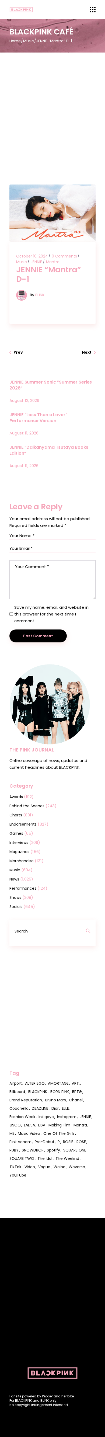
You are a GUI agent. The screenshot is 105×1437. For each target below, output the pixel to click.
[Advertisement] (52, 107)
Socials (15, 906)
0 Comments (64, 256)
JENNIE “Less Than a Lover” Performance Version (38, 418)
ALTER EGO (35, 1083)
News (14, 879)
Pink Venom (20, 1141)
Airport (15, 1083)
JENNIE (36, 262)
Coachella (19, 1108)
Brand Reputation (25, 1100)
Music (28, 41)
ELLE (65, 1108)
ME (12, 1133)
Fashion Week (22, 1116)
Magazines (19, 851)
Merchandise (21, 861)
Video (29, 1167)
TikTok (15, 1167)
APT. (76, 1083)
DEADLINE (40, 1108)
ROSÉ (81, 1141)
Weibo (59, 1167)
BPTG (77, 1091)
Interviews (18, 842)
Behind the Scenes (26, 806)
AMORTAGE (58, 1083)
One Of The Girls (59, 1133)
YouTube (17, 1175)
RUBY (14, 1150)
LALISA (29, 1125)
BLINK (39, 295)
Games (16, 833)
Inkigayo (46, 1116)
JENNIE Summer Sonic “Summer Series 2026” (50, 385)
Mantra (53, 262)
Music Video (29, 1133)
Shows (15, 897)
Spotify (53, 1150)
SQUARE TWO (21, 1158)
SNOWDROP (33, 1150)
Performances (22, 888)
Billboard (17, 1091)
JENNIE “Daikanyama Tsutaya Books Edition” (48, 450)
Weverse (77, 1167)
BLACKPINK (37, 1091)
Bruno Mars (55, 1100)
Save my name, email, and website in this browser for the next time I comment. (51, 614)
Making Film (59, 1125)
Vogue (44, 1167)
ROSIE (68, 1141)
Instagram (66, 1116)
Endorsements (23, 824)
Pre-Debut (44, 1141)
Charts (15, 815)
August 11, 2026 (23, 433)
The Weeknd (67, 1158)
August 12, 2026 (24, 400)
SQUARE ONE (74, 1150)
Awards (16, 796)
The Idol (44, 1158)
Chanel (76, 1100)
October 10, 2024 (32, 256)
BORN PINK (59, 1091)
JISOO (15, 1125)
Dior (55, 1108)
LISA (41, 1125)
